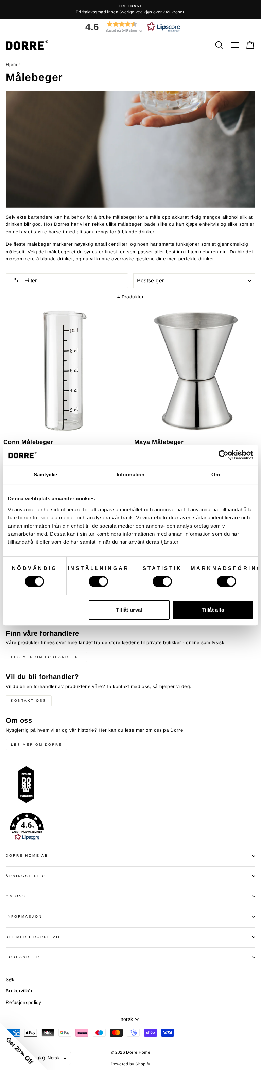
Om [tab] (215, 474)
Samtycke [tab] (45, 474)
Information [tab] (130, 474)
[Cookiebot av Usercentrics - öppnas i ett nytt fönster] (223, 455)
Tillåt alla (213, 610)
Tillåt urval (129, 610)
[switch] (98, 581)
